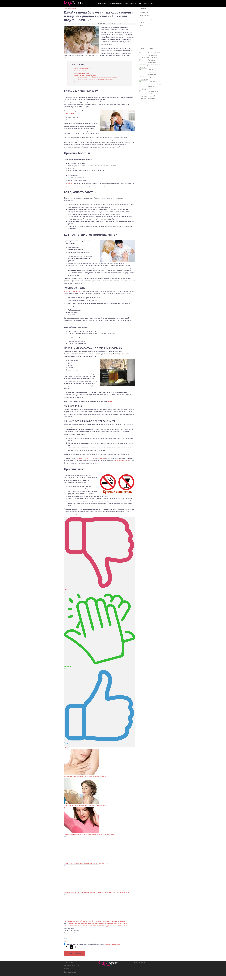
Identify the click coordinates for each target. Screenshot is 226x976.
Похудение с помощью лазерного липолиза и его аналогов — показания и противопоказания (96, 923)
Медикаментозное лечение (73, 291)
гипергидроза (69, 113)
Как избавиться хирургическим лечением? (101, 79)
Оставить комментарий (74, 953)
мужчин (121, 460)
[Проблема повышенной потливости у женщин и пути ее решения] (81, 791)
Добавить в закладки (83, 24)
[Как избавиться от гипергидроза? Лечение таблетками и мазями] (81, 762)
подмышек (80, 458)
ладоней (87, 458)
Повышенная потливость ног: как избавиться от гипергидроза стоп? (86, 863)
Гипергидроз (68, 183)
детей (117, 460)
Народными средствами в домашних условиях (103, 77)
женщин (127, 460)
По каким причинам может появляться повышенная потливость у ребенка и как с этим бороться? (96, 926)
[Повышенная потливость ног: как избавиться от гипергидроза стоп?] (81, 849)
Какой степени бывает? (82, 68)
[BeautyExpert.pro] (73, 3)
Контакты (151, 3)
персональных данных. (112, 944)
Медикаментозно (83, 77)
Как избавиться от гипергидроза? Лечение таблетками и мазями (85, 776)
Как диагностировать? (81, 73)
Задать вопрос (142, 3)
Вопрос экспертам (70, 972)
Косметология (102, 3)
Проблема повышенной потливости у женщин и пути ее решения (85, 805)
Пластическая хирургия (116, 3)
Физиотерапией (82, 79)
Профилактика (79, 82)
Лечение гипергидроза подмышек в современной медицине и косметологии (89, 834)
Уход (126, 3)
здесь (110, 401)
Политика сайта (69, 962)
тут (123, 147)
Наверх (66, 748)
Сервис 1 (142, 22)
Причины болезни (80, 71)
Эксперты (133, 3)
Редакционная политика (72, 965)
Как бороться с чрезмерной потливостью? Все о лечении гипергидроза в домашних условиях (94, 921)
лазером (102, 458)
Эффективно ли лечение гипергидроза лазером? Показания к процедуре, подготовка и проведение (96, 892)
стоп (92, 458)
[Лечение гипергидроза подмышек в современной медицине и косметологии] (81, 820)
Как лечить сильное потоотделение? (86, 76)
